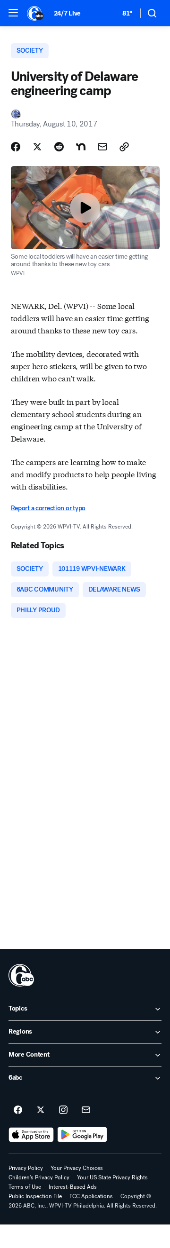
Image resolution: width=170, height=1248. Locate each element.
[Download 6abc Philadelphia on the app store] (31, 1134)
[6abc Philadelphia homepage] (35, 13)
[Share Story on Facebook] (16, 147)
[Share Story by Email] (102, 147)
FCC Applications (91, 1196)
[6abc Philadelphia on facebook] (17, 1110)
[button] (13, 12)
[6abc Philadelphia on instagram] (63, 1110)
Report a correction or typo (48, 508)
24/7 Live (67, 13)
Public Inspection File (35, 1196)
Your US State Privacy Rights (112, 1177)
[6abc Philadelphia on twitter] (40, 1110)
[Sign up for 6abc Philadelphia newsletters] (85, 1110)
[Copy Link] (124, 147)
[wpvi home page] (21, 975)
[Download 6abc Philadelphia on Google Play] (82, 1134)
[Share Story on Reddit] (59, 147)
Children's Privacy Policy (38, 1177)
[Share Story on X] (37, 147)
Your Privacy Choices (77, 1168)
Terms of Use (24, 1187)
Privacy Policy (25, 1168)
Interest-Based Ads (73, 1187)
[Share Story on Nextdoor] (81, 147)
